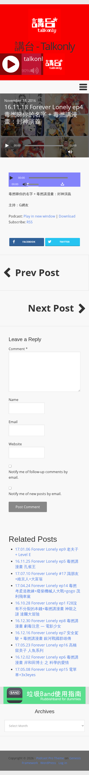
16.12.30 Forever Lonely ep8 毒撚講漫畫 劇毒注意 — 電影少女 (46, 623)
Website (15, 444)
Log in (63, 763)
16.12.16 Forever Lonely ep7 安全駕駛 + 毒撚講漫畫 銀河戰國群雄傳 (46, 635)
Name (13, 399)
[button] (44, 86)
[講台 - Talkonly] (44, 38)
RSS (30, 222)
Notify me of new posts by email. (35, 493)
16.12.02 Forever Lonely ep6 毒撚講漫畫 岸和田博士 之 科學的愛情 (46, 659)
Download (67, 216)
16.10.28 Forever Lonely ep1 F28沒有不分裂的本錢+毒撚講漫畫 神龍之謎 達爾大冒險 (46, 608)
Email (13, 421)
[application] (44, 144)
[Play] (7, 145)
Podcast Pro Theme (50, 758)
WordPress (48, 763)
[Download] (62, 184)
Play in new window (39, 216)
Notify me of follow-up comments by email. (38, 474)
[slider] (34, 184)
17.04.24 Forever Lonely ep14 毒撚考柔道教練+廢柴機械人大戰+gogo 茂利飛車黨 (47, 591)
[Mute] (70, 152)
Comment (18, 348)
